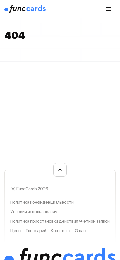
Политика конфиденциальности (42, 202)
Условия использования (33, 211)
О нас (80, 230)
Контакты (60, 230)
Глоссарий (36, 230)
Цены (15, 230)
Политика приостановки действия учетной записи (60, 221)
